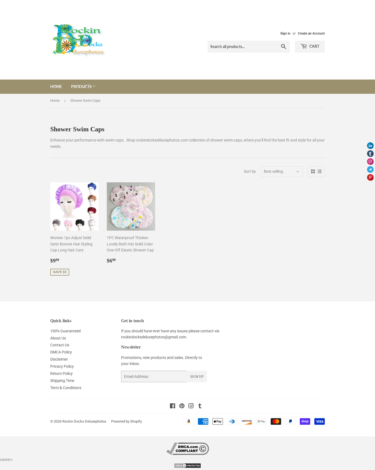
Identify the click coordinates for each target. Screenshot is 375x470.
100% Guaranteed (65, 331)
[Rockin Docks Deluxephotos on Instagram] (191, 406)
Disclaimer (59, 359)
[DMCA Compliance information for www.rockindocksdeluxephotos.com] (187, 453)
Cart (314, 46)
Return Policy (61, 373)
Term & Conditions (65, 388)
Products (82, 86)
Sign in (285, 33)
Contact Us (59, 345)
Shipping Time (62, 380)
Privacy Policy (62, 366)
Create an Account (311, 33)
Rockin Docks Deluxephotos (84, 421)
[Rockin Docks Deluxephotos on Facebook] (172, 406)
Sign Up (196, 377)
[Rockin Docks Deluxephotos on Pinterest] (182, 406)
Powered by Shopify (126, 421)
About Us (58, 338)
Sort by (250, 171)
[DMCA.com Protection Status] (187, 467)
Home (56, 86)
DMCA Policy (61, 352)
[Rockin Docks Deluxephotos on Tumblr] (200, 406)
